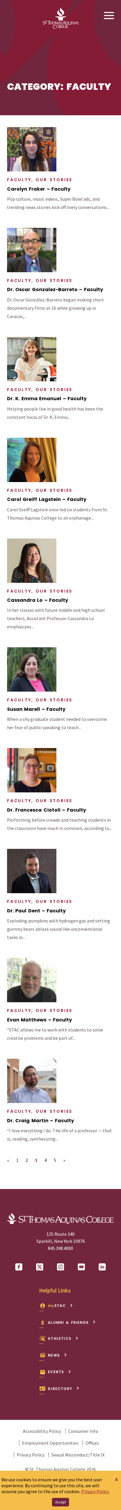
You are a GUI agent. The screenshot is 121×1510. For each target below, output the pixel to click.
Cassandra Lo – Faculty (37, 600)
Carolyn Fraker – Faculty (38, 189)
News (54, 1355)
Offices (92, 1443)
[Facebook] (18, 1267)
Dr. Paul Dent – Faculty (36, 911)
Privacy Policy (30, 1455)
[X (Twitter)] (39, 1267)
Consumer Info (83, 1431)
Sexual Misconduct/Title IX (78, 1455)
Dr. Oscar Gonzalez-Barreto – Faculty (55, 289)
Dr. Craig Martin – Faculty (40, 1121)
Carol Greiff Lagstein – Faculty (46, 499)
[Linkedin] (102, 1267)
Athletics (59, 1338)
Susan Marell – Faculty (36, 709)
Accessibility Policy (42, 1431)
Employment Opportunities (50, 1443)
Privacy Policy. (95, 1491)
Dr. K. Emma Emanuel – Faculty (47, 398)
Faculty (19, 180)
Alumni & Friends (68, 1322)
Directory (60, 1388)
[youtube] (81, 1267)
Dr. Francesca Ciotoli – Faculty (46, 810)
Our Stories (54, 180)
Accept (60, 1502)
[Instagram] (60, 1267)
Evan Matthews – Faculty (39, 1020)
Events (56, 1371)
